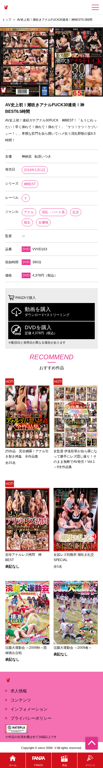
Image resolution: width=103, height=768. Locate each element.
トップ (6, 19)
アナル (29, 212)
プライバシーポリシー (31, 718)
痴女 (27, 222)
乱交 (76, 212)
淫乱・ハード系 (53, 212)
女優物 (43, 222)
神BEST (30, 184)
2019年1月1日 (34, 170)
